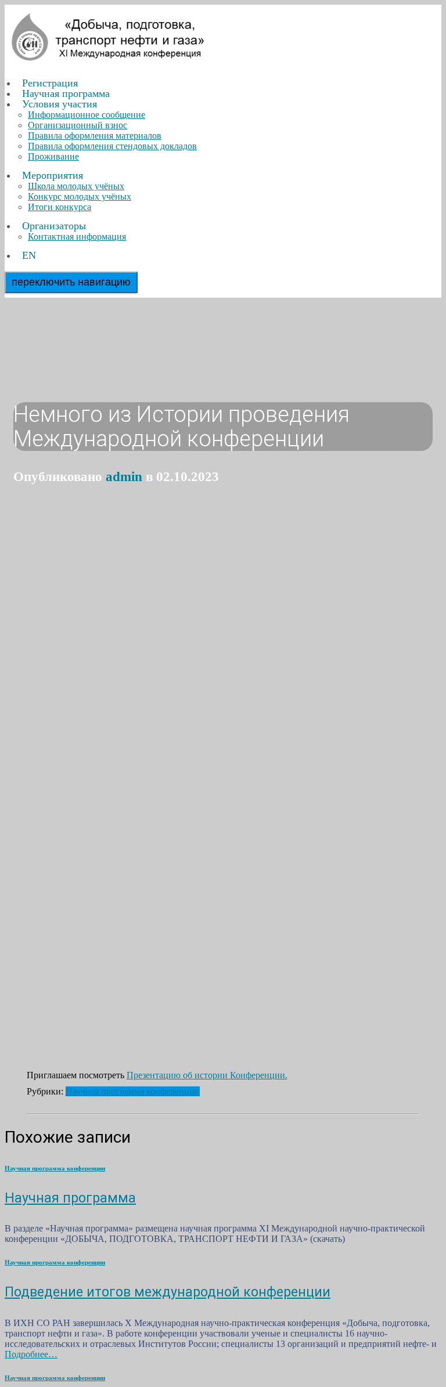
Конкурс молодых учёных (79, 196)
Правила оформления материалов (94, 135)
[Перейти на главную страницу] (109, 63)
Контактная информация (77, 236)
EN (29, 255)
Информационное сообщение (86, 115)
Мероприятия (52, 175)
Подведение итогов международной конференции (167, 1292)
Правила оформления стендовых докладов (112, 146)
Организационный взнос (77, 125)
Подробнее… (31, 1354)
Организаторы (54, 226)
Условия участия (59, 104)
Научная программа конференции (133, 1091)
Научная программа (70, 1198)
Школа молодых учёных (76, 186)
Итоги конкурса (59, 207)
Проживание (53, 156)
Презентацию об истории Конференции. (207, 1075)
